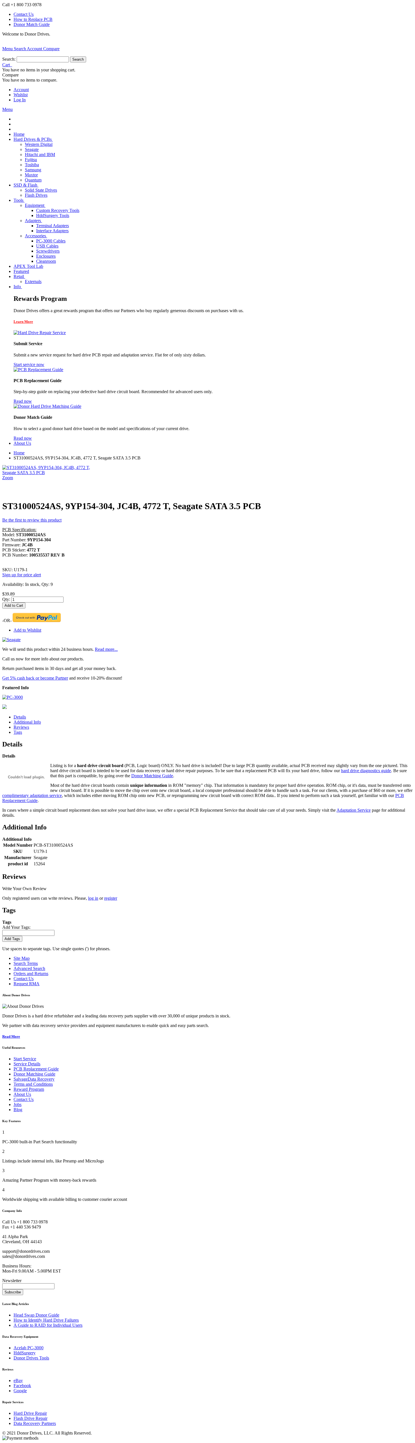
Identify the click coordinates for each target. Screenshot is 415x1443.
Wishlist (21, 94)
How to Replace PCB (33, 19)
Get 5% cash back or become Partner (35, 678)
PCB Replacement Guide (36, 1069)
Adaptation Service (354, 810)
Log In (20, 99)
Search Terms (26, 963)
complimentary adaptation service (32, 795)
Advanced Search (29, 968)
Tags (18, 732)
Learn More (23, 321)
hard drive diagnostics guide (366, 770)
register (110, 898)
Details (20, 717)
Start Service (25, 1058)
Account (21, 89)
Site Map (22, 958)
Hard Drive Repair (30, 1413)
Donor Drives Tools (31, 1358)
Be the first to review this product (32, 520)
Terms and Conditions (33, 1084)
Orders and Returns (31, 973)
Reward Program (29, 1089)
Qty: (6, 599)
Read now (23, 401)
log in (93, 898)
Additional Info (27, 722)
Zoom (7, 477)
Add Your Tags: (16, 927)
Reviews (21, 727)
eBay (18, 1380)
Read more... (106, 649)
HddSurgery (25, 1352)
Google (20, 1390)
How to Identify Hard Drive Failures (46, 1320)
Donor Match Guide (32, 24)
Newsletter (11, 1280)
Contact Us (24, 14)
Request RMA (27, 983)
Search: (9, 59)
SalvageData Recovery (34, 1079)
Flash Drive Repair (30, 1418)
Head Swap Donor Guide (36, 1315)
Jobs (17, 1104)
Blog (18, 1109)
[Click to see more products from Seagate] (11, 639)
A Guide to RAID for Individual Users (48, 1325)
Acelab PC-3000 (28, 1347)
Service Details (27, 1063)
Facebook (22, 1385)
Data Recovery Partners (35, 1423)
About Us (22, 1094)
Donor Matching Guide (152, 775)
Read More (11, 1036)
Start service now (29, 364)
